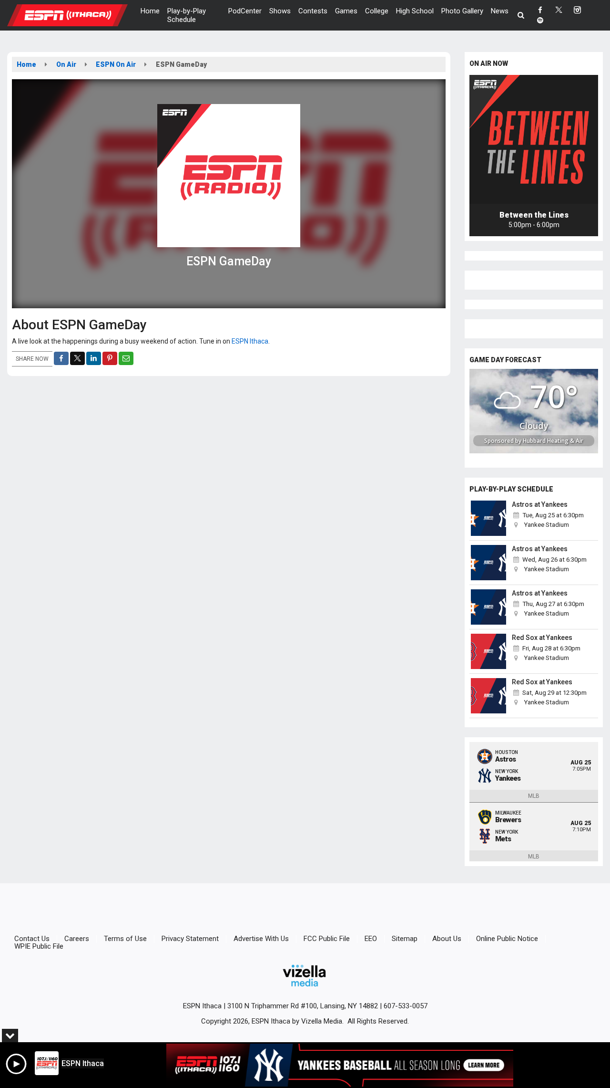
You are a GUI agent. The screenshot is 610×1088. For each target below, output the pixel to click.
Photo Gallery (462, 11)
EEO (371, 938)
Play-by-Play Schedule (186, 15)
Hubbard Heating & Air (553, 441)
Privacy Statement (190, 938)
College (376, 11)
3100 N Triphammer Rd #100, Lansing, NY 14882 (302, 1006)
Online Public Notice (507, 938)
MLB (533, 796)
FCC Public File (327, 938)
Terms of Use (125, 938)
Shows (280, 11)
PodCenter (245, 11)
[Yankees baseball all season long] (339, 1065)
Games (346, 11)
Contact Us (32, 938)
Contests (312, 11)
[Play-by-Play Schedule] (488, 518)
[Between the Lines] (533, 139)
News (499, 11)
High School (415, 11)
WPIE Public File (38, 946)
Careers (76, 938)
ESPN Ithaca (249, 341)
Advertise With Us (261, 938)
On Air (66, 64)
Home (150, 11)
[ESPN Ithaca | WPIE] (74, 15)
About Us (446, 938)
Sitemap (404, 938)
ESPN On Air (116, 64)
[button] (521, 15)
